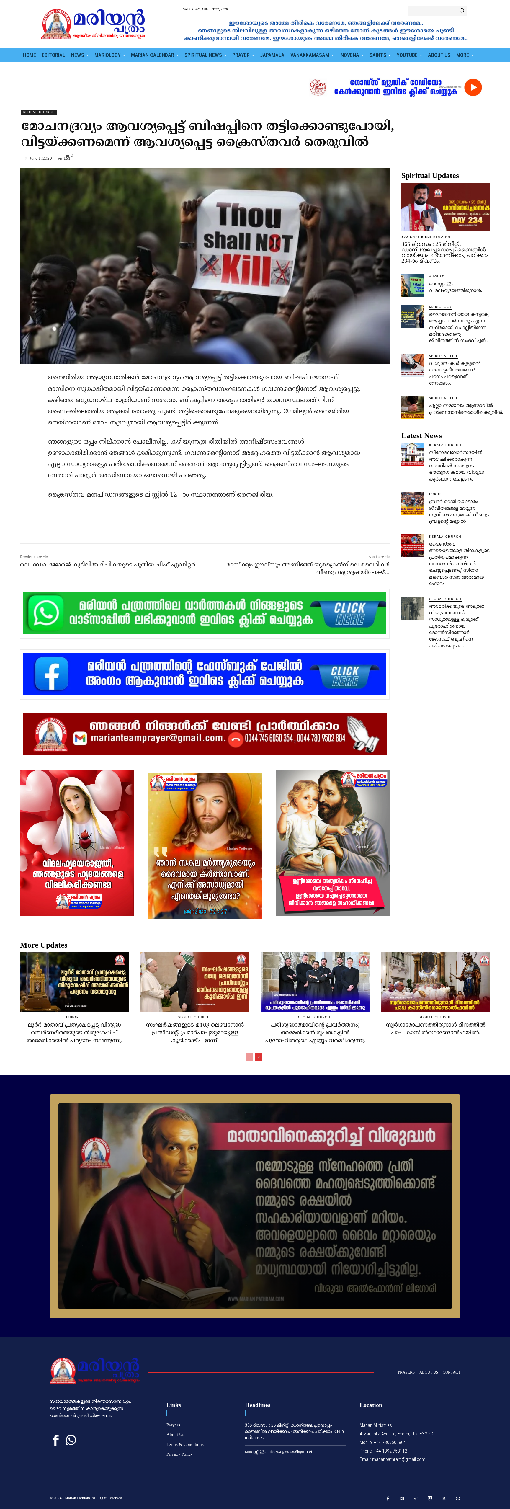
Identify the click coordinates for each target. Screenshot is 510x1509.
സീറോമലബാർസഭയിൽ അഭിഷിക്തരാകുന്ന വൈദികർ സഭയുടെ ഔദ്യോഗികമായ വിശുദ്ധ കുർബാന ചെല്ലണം (456, 466)
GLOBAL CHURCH (39, 112)
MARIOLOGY (440, 307)
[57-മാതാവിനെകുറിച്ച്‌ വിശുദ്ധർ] (255, 1206)
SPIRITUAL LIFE (443, 356)
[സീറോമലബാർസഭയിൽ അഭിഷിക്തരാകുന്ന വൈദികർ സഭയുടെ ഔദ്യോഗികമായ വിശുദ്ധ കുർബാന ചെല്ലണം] (412, 454)
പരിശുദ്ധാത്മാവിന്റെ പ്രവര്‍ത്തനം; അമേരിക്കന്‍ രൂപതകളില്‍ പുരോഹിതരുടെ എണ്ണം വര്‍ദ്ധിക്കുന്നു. (315, 1033)
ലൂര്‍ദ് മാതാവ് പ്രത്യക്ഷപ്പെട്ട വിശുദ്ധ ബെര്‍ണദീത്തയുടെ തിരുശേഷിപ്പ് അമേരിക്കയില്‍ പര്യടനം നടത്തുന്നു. (74, 1033)
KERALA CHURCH (445, 445)
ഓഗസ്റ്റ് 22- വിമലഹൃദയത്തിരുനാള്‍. (279, 1452)
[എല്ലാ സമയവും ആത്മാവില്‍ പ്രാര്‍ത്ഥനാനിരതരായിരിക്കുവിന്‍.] (412, 407)
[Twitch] (430, 1499)
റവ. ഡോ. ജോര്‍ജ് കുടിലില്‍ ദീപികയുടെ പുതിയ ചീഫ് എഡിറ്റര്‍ (107, 565)
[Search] (462, 11)
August (436, 276)
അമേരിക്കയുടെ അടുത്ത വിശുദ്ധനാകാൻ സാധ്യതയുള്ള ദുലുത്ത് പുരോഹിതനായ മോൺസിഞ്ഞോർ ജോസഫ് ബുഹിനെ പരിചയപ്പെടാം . (456, 626)
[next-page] (258, 1057)
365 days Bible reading (426, 236)
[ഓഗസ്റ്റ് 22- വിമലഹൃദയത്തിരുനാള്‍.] (412, 285)
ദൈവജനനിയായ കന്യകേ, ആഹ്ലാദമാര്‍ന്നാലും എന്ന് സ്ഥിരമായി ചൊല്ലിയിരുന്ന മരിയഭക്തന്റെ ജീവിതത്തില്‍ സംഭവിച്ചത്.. (459, 328)
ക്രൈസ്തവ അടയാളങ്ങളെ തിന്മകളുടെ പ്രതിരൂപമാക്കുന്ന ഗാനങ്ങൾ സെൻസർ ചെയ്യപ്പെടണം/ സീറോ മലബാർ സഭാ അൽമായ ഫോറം (459, 564)
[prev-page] (249, 1057)
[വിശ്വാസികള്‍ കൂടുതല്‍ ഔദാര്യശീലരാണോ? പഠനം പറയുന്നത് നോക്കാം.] (412, 365)
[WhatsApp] (484, 160)
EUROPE (436, 494)
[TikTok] (415, 1499)
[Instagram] (402, 1499)
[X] (457, 160)
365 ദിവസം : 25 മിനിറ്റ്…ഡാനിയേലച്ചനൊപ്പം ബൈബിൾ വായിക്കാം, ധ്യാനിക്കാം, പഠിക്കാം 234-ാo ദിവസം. (444, 252)
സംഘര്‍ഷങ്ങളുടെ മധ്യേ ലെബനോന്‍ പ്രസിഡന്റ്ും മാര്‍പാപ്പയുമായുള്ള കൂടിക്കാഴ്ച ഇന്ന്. (195, 1033)
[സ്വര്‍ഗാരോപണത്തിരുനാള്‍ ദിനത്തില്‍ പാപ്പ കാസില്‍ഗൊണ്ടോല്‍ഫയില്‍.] (435, 982)
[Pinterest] (470, 160)
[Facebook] (443, 160)
